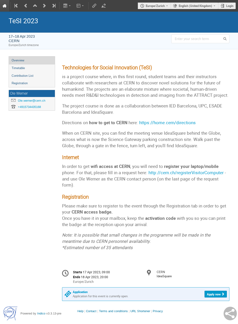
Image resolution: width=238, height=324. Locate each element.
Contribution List (22, 75)
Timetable (18, 68)
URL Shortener (140, 311)
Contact (91, 311)
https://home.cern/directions (167, 122)
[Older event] (25, 6)
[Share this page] (230, 314)
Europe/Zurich (155, 6)
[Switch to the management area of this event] (103, 6)
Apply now (214, 294)
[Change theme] (80, 6)
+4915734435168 (29, 107)
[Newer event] (44, 6)
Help (80, 311)
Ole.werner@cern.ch (31, 101)
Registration (20, 83)
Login (229, 6)
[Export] (67, 6)
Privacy (158, 311)
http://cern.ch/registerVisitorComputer (186, 172)
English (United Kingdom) (195, 6)
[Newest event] (53, 6)
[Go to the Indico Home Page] (4, 6)
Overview (18, 60)
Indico (41, 313)
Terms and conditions (113, 311)
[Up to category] (35, 6)
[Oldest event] (16, 6)
